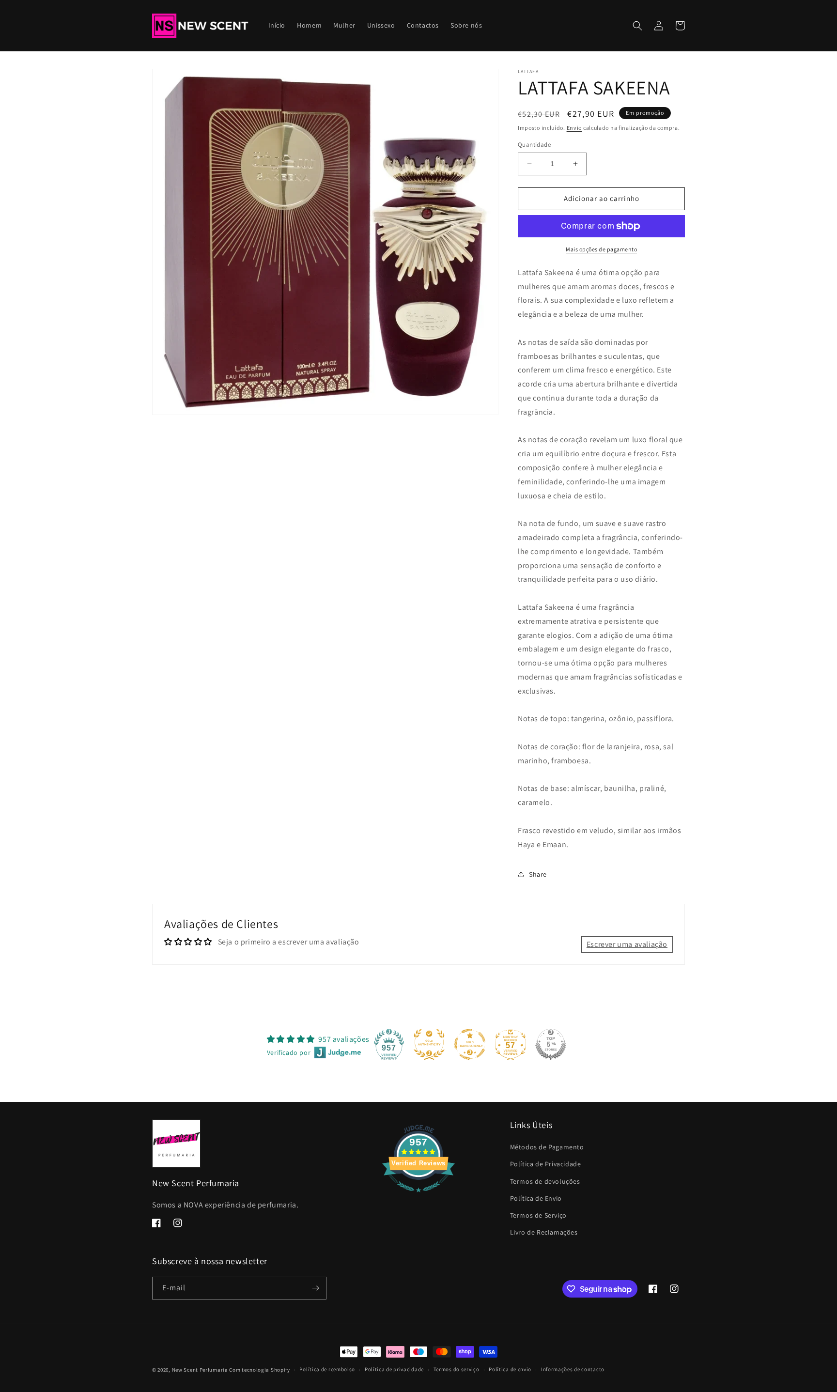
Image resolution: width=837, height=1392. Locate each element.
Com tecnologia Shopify (259, 1369)
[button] (637, 25)
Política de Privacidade (545, 1164)
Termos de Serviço (538, 1215)
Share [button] (538, 874)
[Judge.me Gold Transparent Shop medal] (469, 1044)
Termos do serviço (457, 1369)
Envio (574, 127)
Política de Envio (536, 1198)
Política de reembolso (327, 1369)
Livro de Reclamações (544, 1232)
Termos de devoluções (545, 1181)
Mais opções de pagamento (601, 249)
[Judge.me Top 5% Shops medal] (550, 1044)
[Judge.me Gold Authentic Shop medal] (429, 1044)
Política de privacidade (394, 1369)
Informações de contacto (572, 1369)
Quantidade (534, 144)
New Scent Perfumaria (200, 1369)
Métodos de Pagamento (547, 1147)
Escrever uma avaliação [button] (627, 944)
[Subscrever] (315, 1288)
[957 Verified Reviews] (418, 1197)
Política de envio (510, 1369)
